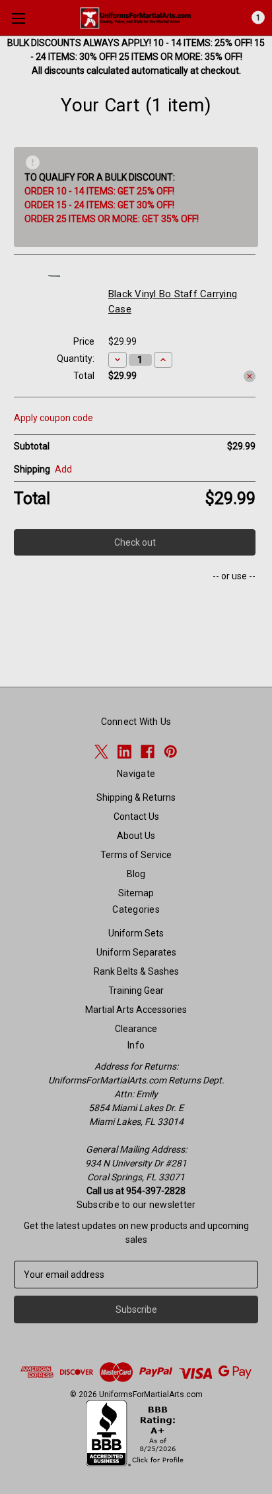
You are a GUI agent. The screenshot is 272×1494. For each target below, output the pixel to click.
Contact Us (136, 816)
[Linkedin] (124, 752)
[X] (101, 752)
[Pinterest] (171, 752)
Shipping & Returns (136, 797)
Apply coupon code (53, 418)
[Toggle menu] (18, 18)
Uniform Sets (136, 933)
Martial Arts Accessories (136, 1009)
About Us (136, 835)
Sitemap (136, 893)
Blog (136, 874)
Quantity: (75, 358)
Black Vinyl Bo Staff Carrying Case (172, 301)
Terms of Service (136, 854)
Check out (135, 542)
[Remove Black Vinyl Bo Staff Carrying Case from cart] (249, 376)
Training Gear (136, 990)
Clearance (136, 1028)
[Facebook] (147, 752)
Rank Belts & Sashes (136, 971)
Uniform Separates (136, 952)
